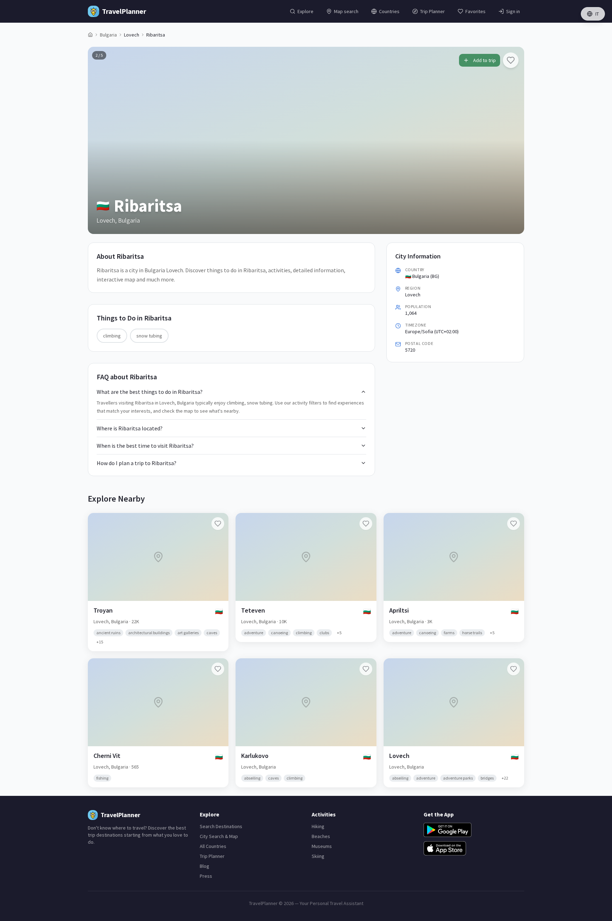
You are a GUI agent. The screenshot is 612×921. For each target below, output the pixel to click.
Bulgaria (108, 35)
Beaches (321, 836)
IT (597, 14)
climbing (112, 336)
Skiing (318, 856)
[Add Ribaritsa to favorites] (510, 60)
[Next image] (513, 140)
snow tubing (149, 336)
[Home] (90, 34)
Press (206, 876)
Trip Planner (212, 856)
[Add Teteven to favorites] (365, 523)
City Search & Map (219, 836)
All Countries (213, 846)
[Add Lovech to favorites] (513, 669)
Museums (322, 846)
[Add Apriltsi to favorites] (513, 523)
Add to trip (484, 60)
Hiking (318, 826)
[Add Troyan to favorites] (217, 523)
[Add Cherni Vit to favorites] (217, 669)
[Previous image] (99, 140)
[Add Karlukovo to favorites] (365, 669)
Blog (204, 866)
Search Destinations (221, 826)
